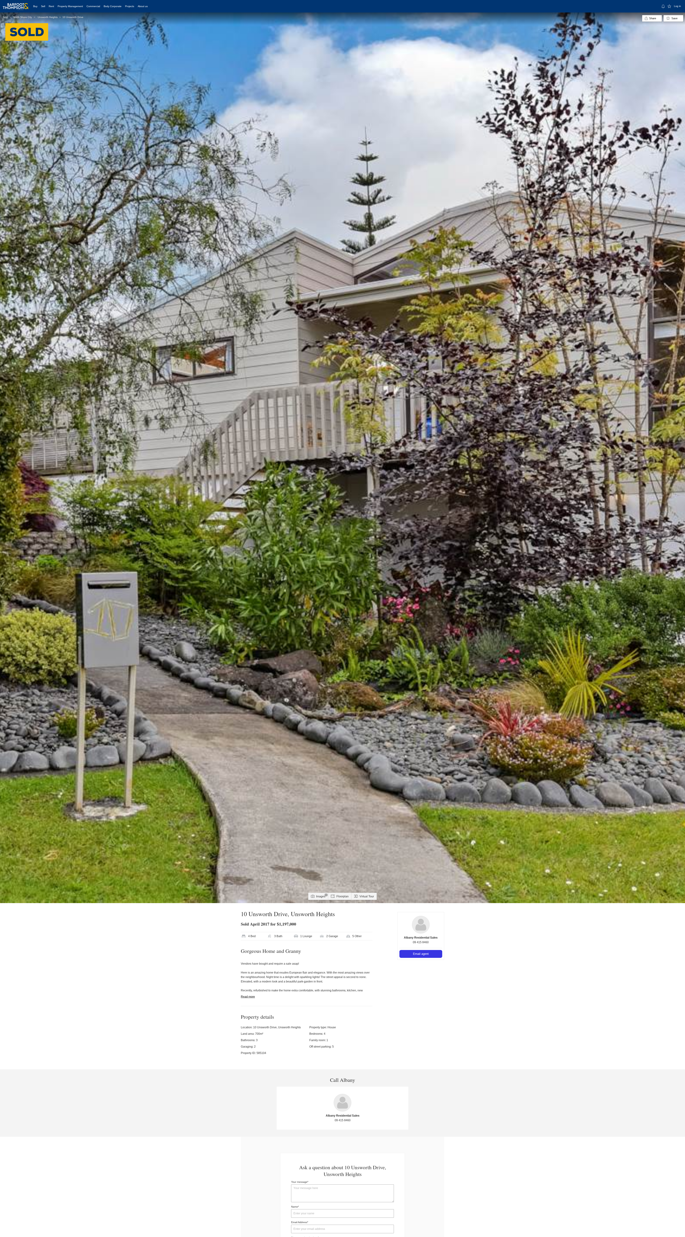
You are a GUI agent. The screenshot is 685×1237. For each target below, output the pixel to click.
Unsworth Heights (48, 17)
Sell (43, 6)
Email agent (421, 954)
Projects (129, 6)
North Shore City (22, 17)
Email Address (299, 1222)
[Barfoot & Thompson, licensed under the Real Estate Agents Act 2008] (15, 4)
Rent (51, 6)
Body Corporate (112, 6)
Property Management (70, 6)
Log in (677, 6)
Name (294, 1206)
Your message (299, 1181)
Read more (248, 996)
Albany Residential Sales (421, 937)
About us (143, 6)
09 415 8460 (421, 942)
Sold (5, 17)
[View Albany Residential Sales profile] (421, 925)
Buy (35, 6)
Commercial (93, 6)
